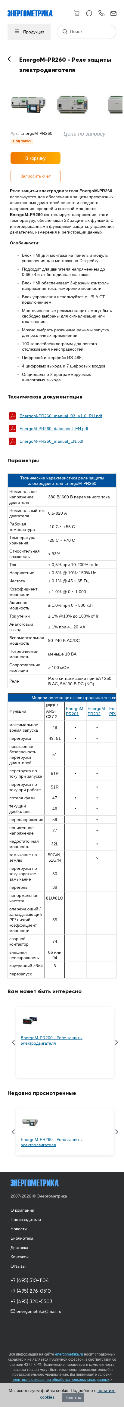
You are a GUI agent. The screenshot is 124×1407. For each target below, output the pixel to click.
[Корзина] (77, 13)
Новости (19, 1228)
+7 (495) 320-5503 (31, 1301)
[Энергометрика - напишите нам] (113, 14)
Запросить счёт (35, 176)
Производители (26, 1219)
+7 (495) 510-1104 (30, 1280)
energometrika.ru (69, 1354)
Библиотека (22, 1238)
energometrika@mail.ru (38, 1311)
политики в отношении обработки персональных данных (61, 1380)
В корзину (35, 158)
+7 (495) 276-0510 (31, 1291)
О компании (22, 1210)
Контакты (20, 1256)
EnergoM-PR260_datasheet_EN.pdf (54, 428)
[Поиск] (65, 31)
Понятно (72, 1397)
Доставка (19, 1247)
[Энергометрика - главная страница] (33, 10)
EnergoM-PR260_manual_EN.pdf (51, 441)
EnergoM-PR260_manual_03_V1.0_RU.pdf (61, 416)
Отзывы (18, 1266)
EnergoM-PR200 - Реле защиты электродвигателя (51, 1040)
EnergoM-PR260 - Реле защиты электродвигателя (51, 1142)
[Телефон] (101, 14)
